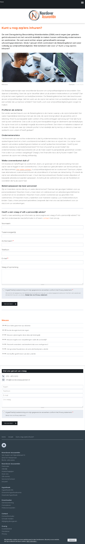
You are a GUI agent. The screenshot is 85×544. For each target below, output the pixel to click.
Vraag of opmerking (10, 267)
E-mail (5, 258)
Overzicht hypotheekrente (11, 492)
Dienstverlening (8, 503)
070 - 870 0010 (12, 376)
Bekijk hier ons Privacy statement (36, 295)
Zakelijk (4, 469)
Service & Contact (8, 479)
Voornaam (6, 223)
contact (46, 218)
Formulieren (6, 505)
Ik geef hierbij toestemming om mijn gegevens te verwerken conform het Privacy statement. (39, 290)
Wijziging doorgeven (9, 521)
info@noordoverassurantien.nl (18, 380)
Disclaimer (6, 531)
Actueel (10, 437)
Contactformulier (8, 516)
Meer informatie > (32, 541)
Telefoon (5, 250)
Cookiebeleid (7, 529)
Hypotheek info (7, 490)
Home (4, 437)
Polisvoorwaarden (8, 508)
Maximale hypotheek (9, 495)
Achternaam (8, 241)
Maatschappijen (8, 471)
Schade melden (8, 519)
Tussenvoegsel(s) (9, 232)
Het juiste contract (23, 169)
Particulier (5, 466)
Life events (6, 476)
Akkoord (72, 540)
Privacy (4, 534)
